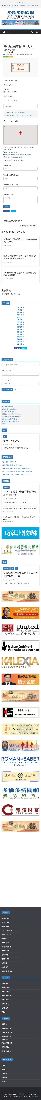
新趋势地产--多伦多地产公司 (10, 421)
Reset (16, 389)
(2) (20, 307)
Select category (6, 380)
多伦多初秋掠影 (11, 440)
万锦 (4, 150)
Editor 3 (17, 444)
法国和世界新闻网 (7, 971)
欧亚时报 (4, 963)
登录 (18, 294)
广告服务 (4, 1073)
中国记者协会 (6, 1000)
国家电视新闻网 (6, 1028)
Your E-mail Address (11, 175)
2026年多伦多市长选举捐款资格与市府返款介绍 (19, 493)
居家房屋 (7, 54)
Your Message (9, 194)
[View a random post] (37, 32)
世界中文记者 (6, 922)
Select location (6, 370)
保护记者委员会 (6, 996)
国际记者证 (5, 983)
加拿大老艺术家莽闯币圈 (9, 462)
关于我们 (4, 1065)
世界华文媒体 (6, 918)
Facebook (7, 211)
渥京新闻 (4, 939)
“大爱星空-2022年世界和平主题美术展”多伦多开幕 (20, 574)
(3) (20, 342)
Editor (22, 54)
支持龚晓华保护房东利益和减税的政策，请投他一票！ (18, 471)
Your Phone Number (10, 184)
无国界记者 (5, 1008)
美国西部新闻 (6, 943)
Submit (7, 206)
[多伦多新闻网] (4, 32)
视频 (17, 568)
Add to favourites (13, 115)
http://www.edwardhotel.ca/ (13, 157)
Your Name (8, 165)
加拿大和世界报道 (7, 930)
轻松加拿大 (5, 967)
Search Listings (7, 389)
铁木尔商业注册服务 (8, 411)
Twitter (13, 211)
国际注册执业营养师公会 (28, 226)
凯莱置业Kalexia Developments (11, 414)
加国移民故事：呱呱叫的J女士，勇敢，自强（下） (16, 475)
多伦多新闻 (6, 487)
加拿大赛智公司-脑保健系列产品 (11, 416)
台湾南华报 (5, 955)
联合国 (4, 1012)
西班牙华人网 (6, 959)
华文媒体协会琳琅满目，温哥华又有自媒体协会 (16, 468)
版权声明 (4, 1081)
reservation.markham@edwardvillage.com (18, 155)
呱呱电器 (4, 424)
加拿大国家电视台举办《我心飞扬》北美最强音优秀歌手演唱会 (19, 257)
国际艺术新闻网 (6, 934)
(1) (20, 310)
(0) (20, 327)
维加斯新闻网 (6, 951)
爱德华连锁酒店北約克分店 (13, 221)
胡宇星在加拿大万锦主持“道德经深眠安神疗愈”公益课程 (19, 509)
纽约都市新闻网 (6, 947)
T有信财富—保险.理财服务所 (10, 409)
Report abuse (26, 115)
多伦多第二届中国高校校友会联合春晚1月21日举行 (20, 240)
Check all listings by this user (15, 112)
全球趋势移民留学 (7, 407)
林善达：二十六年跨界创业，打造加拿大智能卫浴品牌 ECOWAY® (19, 518)
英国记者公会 (6, 1004)
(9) (20, 322)
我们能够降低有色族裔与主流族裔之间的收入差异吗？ (19, 273)
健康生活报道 (6, 926)
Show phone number (11, 152)
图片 (5, 436)
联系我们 (4, 1069)
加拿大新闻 (6, 568)
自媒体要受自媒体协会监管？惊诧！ (12, 465)
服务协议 (4, 1077)
